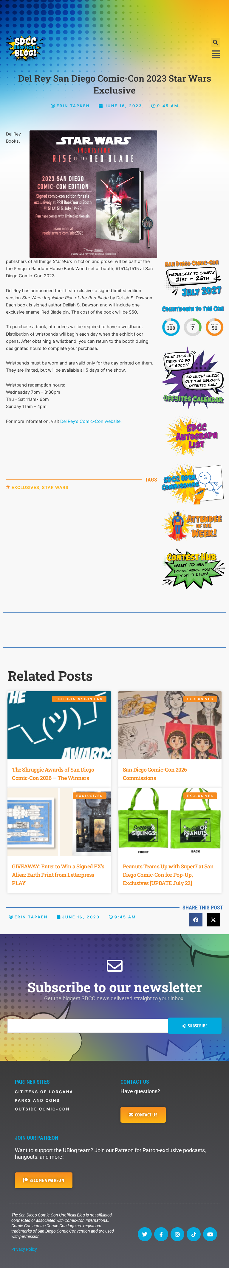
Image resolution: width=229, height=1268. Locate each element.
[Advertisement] (114, 16)
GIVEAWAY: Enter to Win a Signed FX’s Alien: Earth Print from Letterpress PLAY (58, 875)
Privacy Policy (24, 1249)
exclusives (25, 487)
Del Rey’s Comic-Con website (90, 421)
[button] (215, 42)
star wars (55, 487)
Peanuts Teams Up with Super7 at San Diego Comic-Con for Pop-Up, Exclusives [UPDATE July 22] (168, 875)
